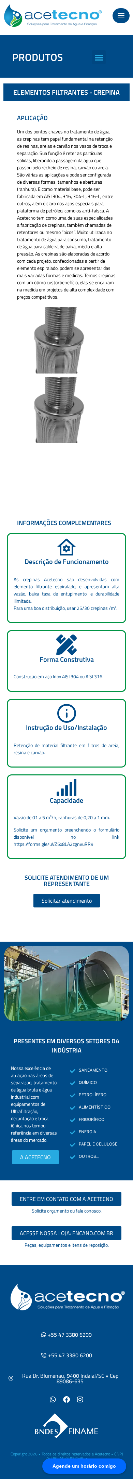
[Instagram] (80, 1399)
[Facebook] (66, 1399)
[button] (121, 15)
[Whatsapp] (53, 1399)
